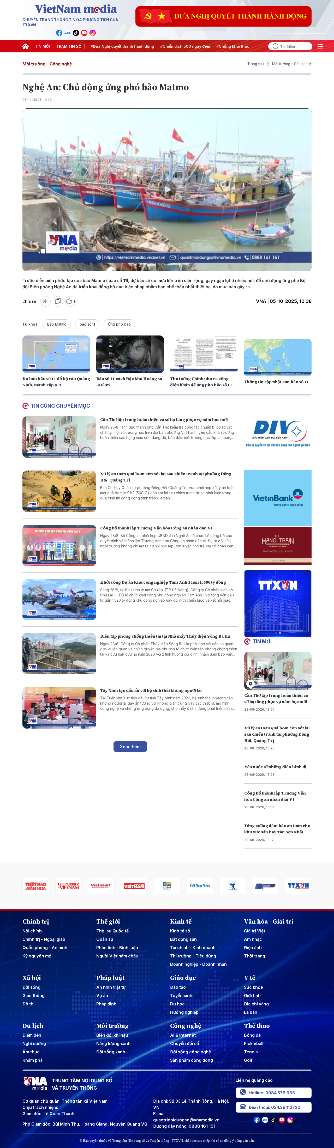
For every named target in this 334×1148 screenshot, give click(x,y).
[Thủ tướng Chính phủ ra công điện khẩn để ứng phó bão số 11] (204, 354)
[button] (276, 633)
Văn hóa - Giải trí (269, 921)
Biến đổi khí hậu (112, 1035)
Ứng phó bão (119, 324)
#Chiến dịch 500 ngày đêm (169, 46)
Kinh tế (181, 921)
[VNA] (59, 33)
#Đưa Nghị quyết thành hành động (106, 46)
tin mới (262, 641)
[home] (25, 46)
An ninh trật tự (111, 987)
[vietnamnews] (165, 886)
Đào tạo (178, 987)
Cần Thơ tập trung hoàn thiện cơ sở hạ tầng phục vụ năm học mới (164, 419)
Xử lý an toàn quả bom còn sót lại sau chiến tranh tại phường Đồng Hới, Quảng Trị (277, 734)
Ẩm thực (31, 1051)
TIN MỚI (42, 46)
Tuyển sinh (181, 995)
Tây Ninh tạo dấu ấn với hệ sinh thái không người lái (151, 690)
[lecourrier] (34, 886)
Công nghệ (185, 1026)
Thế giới (108, 921)
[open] (320, 46)
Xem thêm (130, 746)
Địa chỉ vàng (256, 1003)
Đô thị (28, 1003)
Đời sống (31, 987)
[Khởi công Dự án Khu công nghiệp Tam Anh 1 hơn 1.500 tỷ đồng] (59, 599)
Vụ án (102, 995)
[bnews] (133, 886)
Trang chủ (255, 64)
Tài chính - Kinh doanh (193, 947)
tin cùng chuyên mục (60, 406)
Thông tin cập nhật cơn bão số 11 (276, 381)
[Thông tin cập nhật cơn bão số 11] (278, 358)
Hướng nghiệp (184, 1012)
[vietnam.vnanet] (100, 886)
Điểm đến (31, 1035)
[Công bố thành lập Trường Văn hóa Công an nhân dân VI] (59, 545)
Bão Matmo (57, 324)
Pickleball (253, 1043)
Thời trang (254, 955)
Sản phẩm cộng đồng (191, 1060)
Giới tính (252, 995)
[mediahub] (231, 886)
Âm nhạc (253, 939)
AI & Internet (183, 1035)
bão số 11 (87, 324)
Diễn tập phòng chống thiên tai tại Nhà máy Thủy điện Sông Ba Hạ (165, 636)
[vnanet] (264, 886)
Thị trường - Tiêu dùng (193, 955)
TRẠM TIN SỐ (68, 46)
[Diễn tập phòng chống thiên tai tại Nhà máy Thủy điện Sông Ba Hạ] (59, 653)
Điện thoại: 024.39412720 (274, 1107)
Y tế (249, 978)
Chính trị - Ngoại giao (43, 939)
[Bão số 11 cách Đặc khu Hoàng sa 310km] (130, 354)
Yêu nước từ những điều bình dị (275, 767)
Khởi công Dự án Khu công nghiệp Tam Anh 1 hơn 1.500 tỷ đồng (163, 582)
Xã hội (31, 978)
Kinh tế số (180, 930)
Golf (248, 1060)
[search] (273, 46)
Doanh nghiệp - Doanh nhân (198, 964)
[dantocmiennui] (198, 886)
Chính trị (35, 921)
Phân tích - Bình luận (117, 947)
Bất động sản (183, 939)
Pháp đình (106, 1003)
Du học (177, 1003)
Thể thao (257, 1026)
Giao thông (33, 995)
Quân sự (104, 939)
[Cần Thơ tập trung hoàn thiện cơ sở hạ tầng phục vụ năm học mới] (59, 437)
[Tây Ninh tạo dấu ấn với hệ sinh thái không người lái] (59, 708)
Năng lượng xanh (113, 1043)
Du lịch (32, 1026)
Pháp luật (110, 978)
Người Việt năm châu (117, 955)
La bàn (250, 1012)
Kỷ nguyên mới (37, 955)
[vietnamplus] (67, 886)
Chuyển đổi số (184, 1043)
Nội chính (32, 930)
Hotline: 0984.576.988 (272, 1092)
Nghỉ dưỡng (34, 1043)
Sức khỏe (253, 987)
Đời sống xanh (110, 1051)
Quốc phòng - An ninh (44, 947)
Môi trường (112, 1026)
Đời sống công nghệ (190, 1051)
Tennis (251, 1051)
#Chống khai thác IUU (220, 46)
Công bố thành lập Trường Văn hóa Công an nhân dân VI (156, 528)
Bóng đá (252, 1035)
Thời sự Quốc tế (112, 930)
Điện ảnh (253, 947)
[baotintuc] (297, 886)
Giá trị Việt (254, 930)
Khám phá (32, 1060)
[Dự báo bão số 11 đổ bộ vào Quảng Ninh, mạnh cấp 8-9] (56, 354)
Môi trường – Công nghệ (47, 63)
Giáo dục (183, 978)
